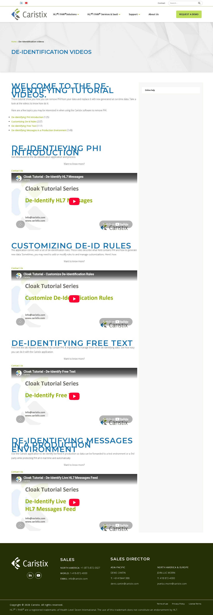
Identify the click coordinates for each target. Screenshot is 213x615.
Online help (150, 90)
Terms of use (162, 604)
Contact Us (17, 170)
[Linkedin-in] (21, 3)
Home (14, 41)
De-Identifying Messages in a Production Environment (39, 130)
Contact (161, 3)
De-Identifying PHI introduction (27, 117)
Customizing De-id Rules (23, 121)
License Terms (195, 604)
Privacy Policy (178, 604)
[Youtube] (26, 3)
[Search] (199, 3)
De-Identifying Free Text (23, 125)
